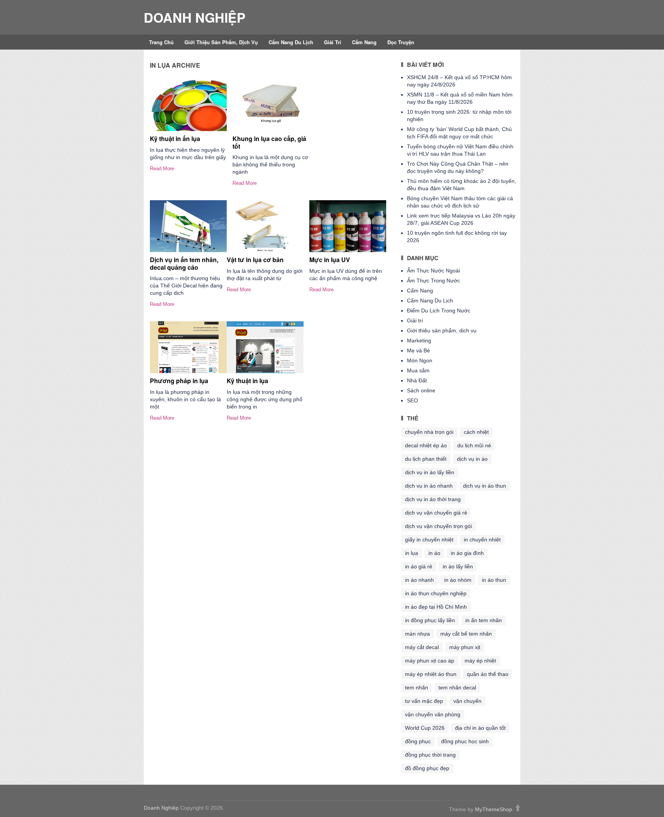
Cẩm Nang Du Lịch (291, 42)
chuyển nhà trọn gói (429, 432)
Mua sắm (418, 370)
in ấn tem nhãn (483, 620)
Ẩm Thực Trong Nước (433, 280)
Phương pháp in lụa (179, 380)
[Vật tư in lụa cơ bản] (265, 226)
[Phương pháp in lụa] (188, 347)
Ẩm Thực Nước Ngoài (433, 270)
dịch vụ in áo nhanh (429, 486)
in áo (434, 553)
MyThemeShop (493, 809)
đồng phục (418, 741)
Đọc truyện (400, 42)
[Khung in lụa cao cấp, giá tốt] (270, 105)
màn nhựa (417, 634)
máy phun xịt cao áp (429, 661)
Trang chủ (161, 42)
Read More (162, 168)
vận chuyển (467, 701)
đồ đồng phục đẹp (427, 768)
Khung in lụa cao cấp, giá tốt (269, 142)
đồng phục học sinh (465, 741)
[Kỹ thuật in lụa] (265, 347)
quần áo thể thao (487, 674)
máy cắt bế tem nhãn (466, 634)
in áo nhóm (457, 580)
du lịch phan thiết (426, 459)
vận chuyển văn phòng (432, 714)
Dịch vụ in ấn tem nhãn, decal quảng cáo (184, 263)
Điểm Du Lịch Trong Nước (438, 310)
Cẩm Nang (364, 42)
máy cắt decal (422, 647)
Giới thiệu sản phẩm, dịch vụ (221, 42)
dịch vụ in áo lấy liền (429, 472)
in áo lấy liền (458, 566)
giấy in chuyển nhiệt (429, 539)
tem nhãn (416, 687)
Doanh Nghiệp (195, 17)
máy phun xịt (464, 647)
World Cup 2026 (425, 728)
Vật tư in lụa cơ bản (255, 259)
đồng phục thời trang (430, 755)
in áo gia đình (467, 553)
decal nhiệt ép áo (426, 445)
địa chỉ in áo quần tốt (480, 728)
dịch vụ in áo (472, 459)
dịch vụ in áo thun (484, 486)
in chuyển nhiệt (482, 539)
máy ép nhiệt (480, 661)
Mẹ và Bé (418, 350)
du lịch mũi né (474, 445)
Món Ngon (419, 360)
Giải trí (332, 42)
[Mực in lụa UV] (347, 226)
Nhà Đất (417, 380)
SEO (412, 400)
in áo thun (494, 580)
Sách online (421, 390)
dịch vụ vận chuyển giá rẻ (436, 513)
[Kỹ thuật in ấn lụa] (188, 105)
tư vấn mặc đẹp (424, 701)
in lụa (411, 553)
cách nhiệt (476, 432)
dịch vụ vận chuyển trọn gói (438, 526)
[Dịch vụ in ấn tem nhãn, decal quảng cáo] (188, 226)
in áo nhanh (419, 580)
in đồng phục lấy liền (430, 620)
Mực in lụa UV (329, 259)
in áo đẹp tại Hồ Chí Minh (436, 607)
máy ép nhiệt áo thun (430, 674)
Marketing (419, 340)
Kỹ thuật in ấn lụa (175, 138)
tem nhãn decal (457, 687)
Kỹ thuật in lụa (247, 380)
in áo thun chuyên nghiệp (435, 593)
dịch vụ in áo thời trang (433, 499)
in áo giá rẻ (418, 566)
